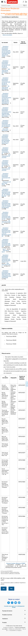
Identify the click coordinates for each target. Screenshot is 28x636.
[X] (12, 603)
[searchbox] (14, 5)
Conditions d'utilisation (8, 627)
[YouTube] (15, 603)
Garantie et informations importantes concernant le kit (5, 150)
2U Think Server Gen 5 (6, 222)
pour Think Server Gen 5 (6, 265)
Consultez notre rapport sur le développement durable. (14, 607)
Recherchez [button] (24, 5)
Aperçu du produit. (7, 34)
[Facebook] (8, 603)
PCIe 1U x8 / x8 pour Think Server (6, 183)
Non (11, 588)
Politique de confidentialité (15, 629)
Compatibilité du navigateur (15, 630)
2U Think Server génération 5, (5, 87)
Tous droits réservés (17, 625)
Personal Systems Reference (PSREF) (15, 563)
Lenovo (11, 625)
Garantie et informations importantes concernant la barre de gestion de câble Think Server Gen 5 (6, 139)
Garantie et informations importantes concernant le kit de (6, 176)
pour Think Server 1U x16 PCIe (6, 156)
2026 (8, 625)
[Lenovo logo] (12, 2)
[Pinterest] (19, 603)
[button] (1, 2)
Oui (4, 588)
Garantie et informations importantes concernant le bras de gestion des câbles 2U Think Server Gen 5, (6, 112)
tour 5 (4, 249)
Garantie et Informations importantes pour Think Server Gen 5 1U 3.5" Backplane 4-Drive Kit (6, 232)
